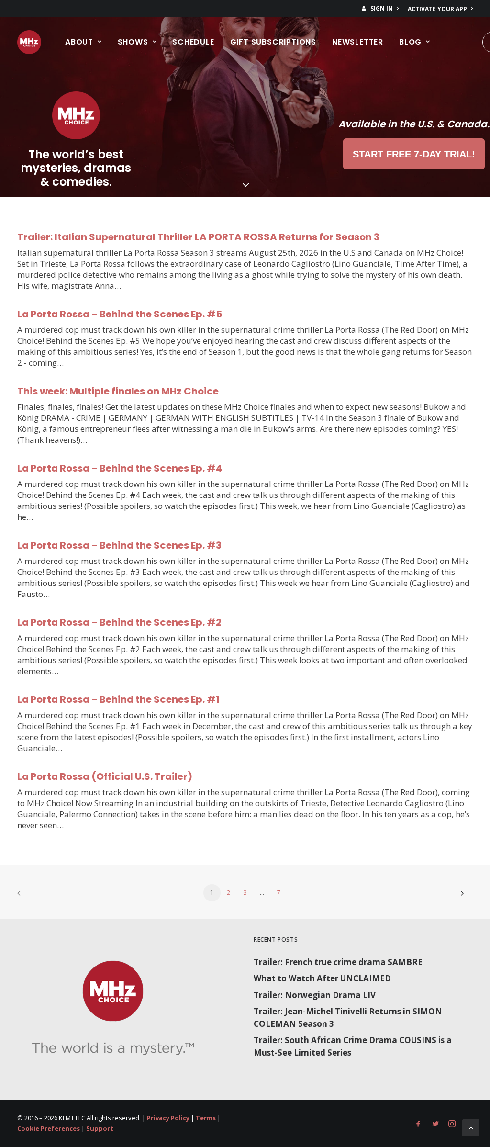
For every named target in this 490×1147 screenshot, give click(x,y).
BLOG (410, 41)
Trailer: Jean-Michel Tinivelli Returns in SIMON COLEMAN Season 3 (348, 1017)
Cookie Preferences (48, 1128)
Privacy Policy (168, 1117)
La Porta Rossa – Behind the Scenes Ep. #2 (119, 622)
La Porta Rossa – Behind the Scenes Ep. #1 (118, 699)
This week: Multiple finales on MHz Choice (118, 391)
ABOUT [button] (79, 41)
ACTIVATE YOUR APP (437, 9)
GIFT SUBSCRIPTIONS (273, 41)
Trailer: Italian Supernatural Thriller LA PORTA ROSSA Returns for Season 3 (198, 237)
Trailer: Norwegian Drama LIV (315, 995)
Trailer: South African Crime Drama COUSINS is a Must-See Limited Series (353, 1046)
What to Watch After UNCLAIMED (322, 978)
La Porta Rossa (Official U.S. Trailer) (104, 776)
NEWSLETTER (357, 41)
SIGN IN (381, 8)
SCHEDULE (193, 41)
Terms (206, 1117)
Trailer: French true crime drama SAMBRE (338, 961)
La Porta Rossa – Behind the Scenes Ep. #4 (120, 468)
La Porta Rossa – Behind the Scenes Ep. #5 (119, 314)
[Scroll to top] (470, 1127)
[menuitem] (382, 8)
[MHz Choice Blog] (29, 42)
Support (99, 1128)
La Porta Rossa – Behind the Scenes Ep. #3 (119, 545)
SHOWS (133, 41)
